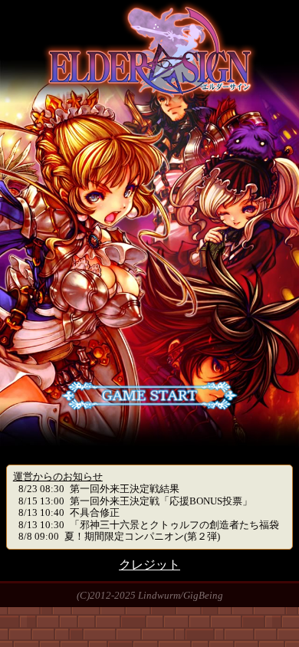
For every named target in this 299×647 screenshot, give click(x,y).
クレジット (149, 564)
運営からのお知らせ (58, 476)
